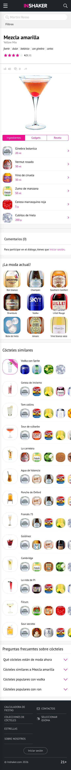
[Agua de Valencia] (10, 476)
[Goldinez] (10, 542)
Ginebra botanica (26, 151)
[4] (17, 55)
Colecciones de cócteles (14, 718)
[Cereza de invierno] (10, 388)
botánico (25, 48)
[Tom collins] (10, 410)
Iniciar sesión (35, 750)
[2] (10, 55)
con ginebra (38, 48)
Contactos (48, 708)
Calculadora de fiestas (14, 708)
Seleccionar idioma (49, 718)
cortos (50, 48)
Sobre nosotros (15, 738)
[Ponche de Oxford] (10, 498)
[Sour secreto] (10, 629)
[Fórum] (10, 608)
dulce (15, 48)
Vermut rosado (24, 164)
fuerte (7, 48)
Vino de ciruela (24, 177)
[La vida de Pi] (10, 586)
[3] (14, 55)
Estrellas (10, 728)
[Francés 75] (10, 520)
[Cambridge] (10, 564)
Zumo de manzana (26, 191)
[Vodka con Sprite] (10, 366)
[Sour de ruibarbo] (10, 432)
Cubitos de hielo (25, 217)
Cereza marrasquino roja (30, 204)
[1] (6, 55)
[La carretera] (10, 454)
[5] (21, 55)
